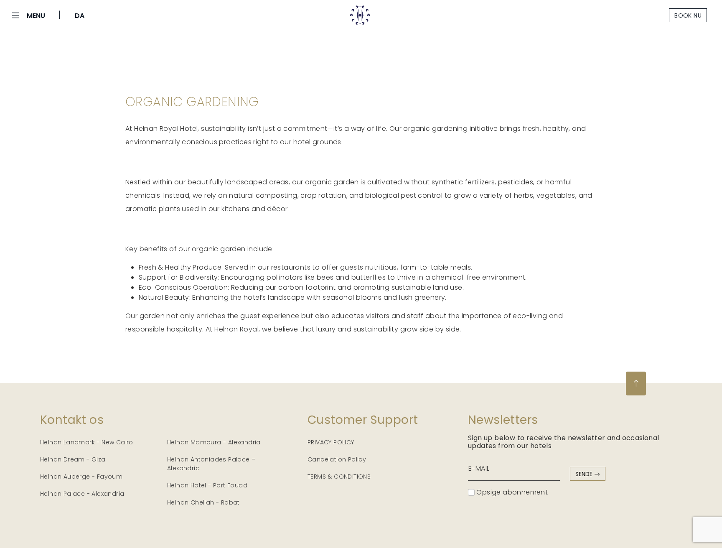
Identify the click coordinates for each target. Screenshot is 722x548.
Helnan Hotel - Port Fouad (207, 485)
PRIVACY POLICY (331, 442)
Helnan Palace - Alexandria (82, 493)
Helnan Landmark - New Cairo (86, 442)
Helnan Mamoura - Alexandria (214, 442)
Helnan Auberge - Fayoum (81, 476)
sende (584, 474)
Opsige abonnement (511, 492)
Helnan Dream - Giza (73, 459)
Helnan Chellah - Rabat (203, 502)
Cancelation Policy (337, 459)
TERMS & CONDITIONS (339, 476)
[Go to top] (636, 383)
